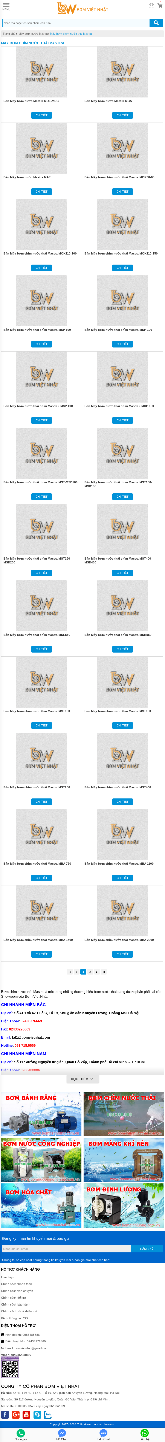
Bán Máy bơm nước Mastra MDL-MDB (31, 101)
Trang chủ (9, 33)
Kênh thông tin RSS (14, 1318)
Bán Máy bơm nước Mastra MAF (27, 177)
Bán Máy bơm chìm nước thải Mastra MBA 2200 (119, 940)
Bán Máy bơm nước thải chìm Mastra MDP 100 (118, 329)
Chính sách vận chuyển (17, 1290)
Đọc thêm (80, 1079)
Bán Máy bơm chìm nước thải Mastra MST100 (36, 711)
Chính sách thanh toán (16, 1284)
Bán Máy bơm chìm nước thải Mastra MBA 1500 (38, 940)
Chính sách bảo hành (15, 1304)
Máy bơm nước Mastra (33, 33)
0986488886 (31, 1334)
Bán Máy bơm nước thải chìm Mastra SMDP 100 (119, 406)
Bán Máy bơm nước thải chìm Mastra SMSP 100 (38, 406)
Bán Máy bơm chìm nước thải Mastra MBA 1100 (119, 863)
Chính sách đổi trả (13, 1297)
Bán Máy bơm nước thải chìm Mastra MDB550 (117, 634)
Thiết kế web (84, 1424)
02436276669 (36, 1341)
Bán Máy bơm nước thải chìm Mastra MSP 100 (37, 329)
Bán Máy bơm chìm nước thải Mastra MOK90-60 (119, 177)
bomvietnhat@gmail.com (31, 1348)
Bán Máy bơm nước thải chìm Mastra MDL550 (36, 634)
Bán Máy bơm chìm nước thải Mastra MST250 (36, 787)
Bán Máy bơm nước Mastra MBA (108, 101)
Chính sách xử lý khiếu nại (19, 1311)
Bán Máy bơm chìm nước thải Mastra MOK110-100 (40, 253)
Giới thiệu (7, 1277)
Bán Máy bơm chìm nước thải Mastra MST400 (117, 787)
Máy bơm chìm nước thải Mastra (71, 33)
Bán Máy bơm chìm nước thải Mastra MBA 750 (37, 863)
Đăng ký (146, 1249)
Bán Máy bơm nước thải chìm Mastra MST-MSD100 (40, 482)
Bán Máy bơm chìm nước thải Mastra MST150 (117, 711)
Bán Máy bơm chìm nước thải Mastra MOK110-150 (121, 253)
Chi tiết (41, 115)
